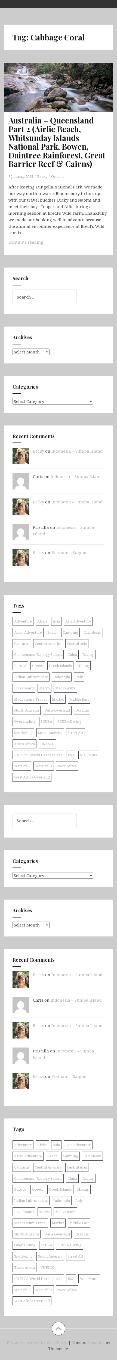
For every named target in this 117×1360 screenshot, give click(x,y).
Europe (20, 665)
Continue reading (37, 243)
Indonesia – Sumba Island (77, 451)
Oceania (57, 176)
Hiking (83, 665)
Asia (56, 621)
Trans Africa (24, 743)
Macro (44, 688)
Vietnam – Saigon (69, 552)
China (72, 654)
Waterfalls (43, 765)
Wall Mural (89, 755)
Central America (48, 643)
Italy (79, 676)
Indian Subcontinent (31, 676)
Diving (88, 654)
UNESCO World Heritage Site (38, 755)
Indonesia (61, 676)
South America (50, 732)
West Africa (67, 765)
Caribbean (92, 632)
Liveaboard (24, 688)
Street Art (75, 732)
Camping (70, 632)
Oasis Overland (57, 710)
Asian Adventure (28, 632)
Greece (38, 665)
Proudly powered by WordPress (37, 1342)
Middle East (79, 699)
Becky (42, 176)
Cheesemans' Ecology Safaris (38, 654)
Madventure (65, 688)
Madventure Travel (30, 699)
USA (71, 755)
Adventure (23, 621)
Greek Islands (60, 665)
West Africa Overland (32, 777)
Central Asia (77, 643)
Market (58, 699)
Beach (52, 632)
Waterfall (22, 765)
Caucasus (21, 643)
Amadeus (95, 1342)
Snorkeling (23, 732)
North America (26, 710)
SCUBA (46, 721)
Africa (42, 621)
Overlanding (24, 721)
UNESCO (47, 743)
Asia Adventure (78, 621)
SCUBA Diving (69, 721)
